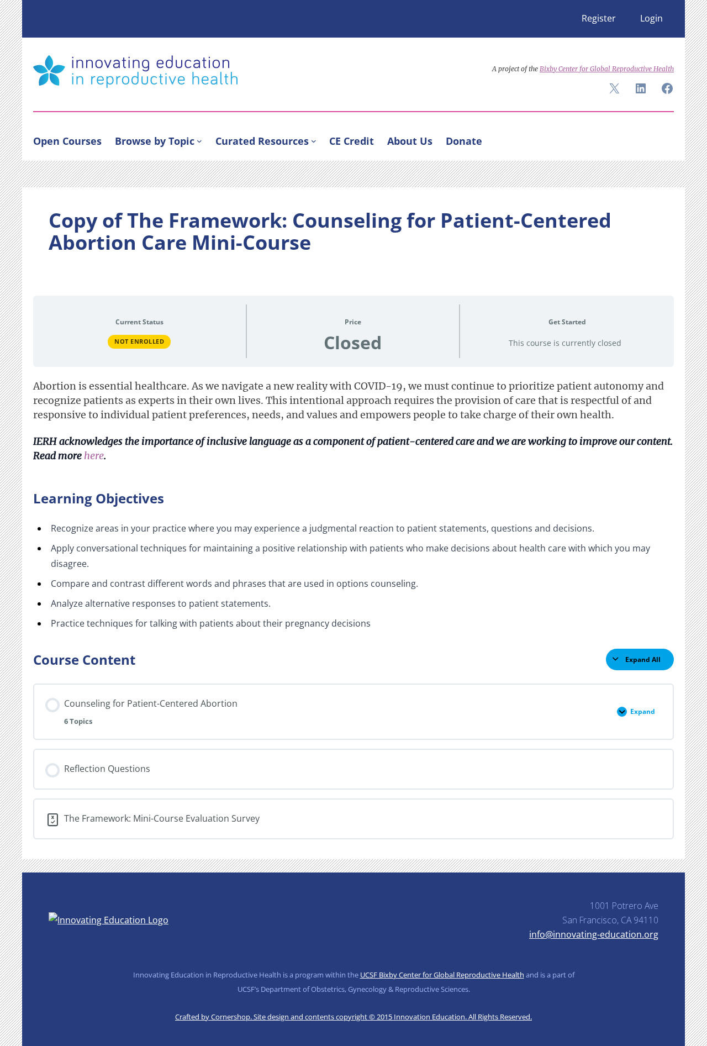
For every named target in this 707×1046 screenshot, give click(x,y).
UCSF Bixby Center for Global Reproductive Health (442, 975)
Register (599, 18)
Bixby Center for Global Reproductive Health (607, 69)
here (94, 456)
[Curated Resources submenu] (313, 141)
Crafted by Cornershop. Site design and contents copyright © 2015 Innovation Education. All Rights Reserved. (353, 1017)
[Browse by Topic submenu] (199, 141)
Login (651, 18)
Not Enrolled (139, 341)
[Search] (661, 139)
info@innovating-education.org (593, 934)
